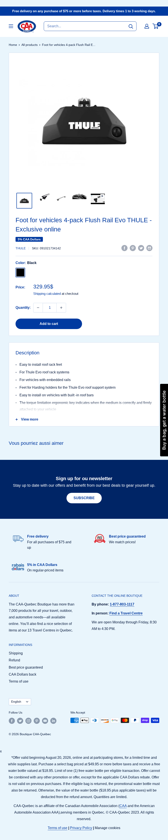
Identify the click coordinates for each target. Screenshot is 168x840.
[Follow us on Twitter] (20, 721)
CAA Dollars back (22, 674)
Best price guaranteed (26, 667)
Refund (14, 660)
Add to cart (49, 324)
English (16, 701)
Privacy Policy (81, 828)
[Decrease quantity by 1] (38, 307)
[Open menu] (11, 26)
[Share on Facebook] (124, 248)
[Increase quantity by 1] (61, 307)
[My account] (147, 26)
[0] (155, 26)
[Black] (20, 272)
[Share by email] (149, 248)
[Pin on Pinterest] (133, 248)
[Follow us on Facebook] (12, 721)
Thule (21, 248)
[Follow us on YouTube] (45, 721)
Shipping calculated (47, 293)
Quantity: (23, 307)
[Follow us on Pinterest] (37, 721)
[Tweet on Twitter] (141, 248)
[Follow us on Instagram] (28, 721)
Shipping (16, 653)
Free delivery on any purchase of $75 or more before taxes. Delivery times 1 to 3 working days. (84, 11)
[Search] (130, 26)
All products (29, 45)
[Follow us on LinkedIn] (53, 721)
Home (13, 45)
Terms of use (18, 681)
